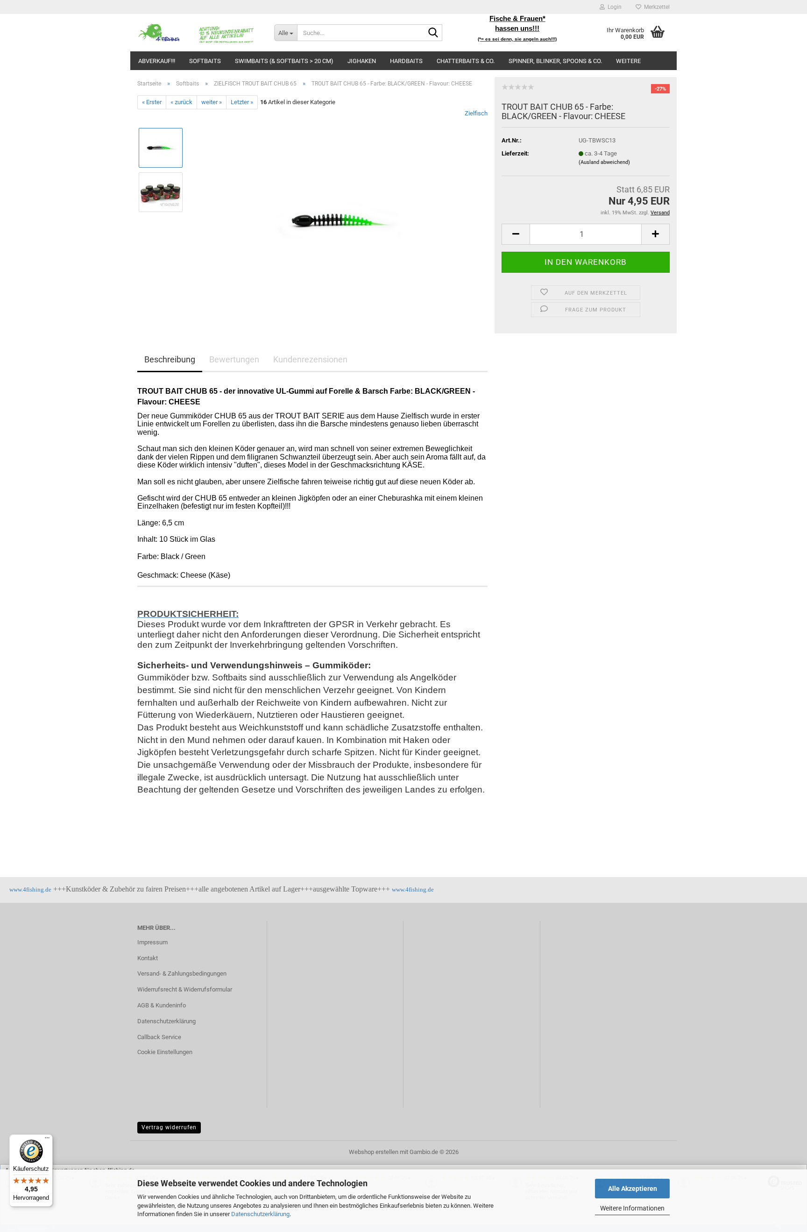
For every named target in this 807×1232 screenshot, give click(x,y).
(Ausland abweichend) (604, 162)
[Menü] (47, 1140)
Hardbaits (406, 60)
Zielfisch (476, 113)
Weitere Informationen (632, 1208)
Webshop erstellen (373, 1151)
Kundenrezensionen (310, 359)
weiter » (211, 102)
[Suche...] (433, 33)
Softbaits (205, 60)
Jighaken (361, 60)
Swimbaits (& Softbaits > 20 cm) (284, 60)
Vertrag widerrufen (169, 1127)
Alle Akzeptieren (632, 1188)
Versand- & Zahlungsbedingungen (182, 973)
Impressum (152, 942)
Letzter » (242, 102)
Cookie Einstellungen (164, 1051)
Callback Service (159, 1037)
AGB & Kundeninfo (161, 1005)
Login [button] (613, 7)
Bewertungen (234, 359)
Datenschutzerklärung (260, 1214)
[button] (516, 234)
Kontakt (147, 958)
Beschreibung (169, 359)
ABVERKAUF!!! (156, 60)
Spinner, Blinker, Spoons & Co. (555, 60)
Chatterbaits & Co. (466, 60)
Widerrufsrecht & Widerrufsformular (184, 989)
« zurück (181, 102)
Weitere (628, 60)
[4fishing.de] (198, 32)
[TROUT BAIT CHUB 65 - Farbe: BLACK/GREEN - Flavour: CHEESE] (339, 214)
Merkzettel (655, 7)
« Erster (152, 102)
